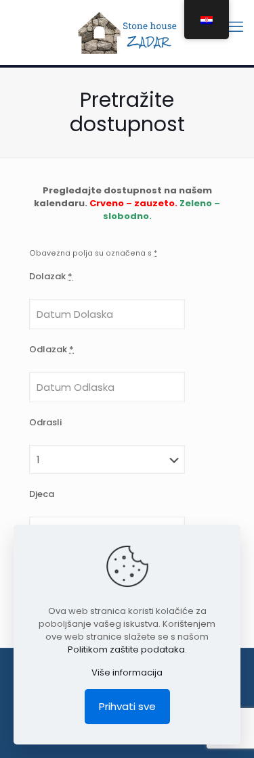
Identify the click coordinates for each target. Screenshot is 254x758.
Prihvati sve (127, 706)
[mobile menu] (235, 27)
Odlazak (51, 349)
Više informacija (127, 672)
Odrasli (45, 422)
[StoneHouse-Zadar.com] (127, 32)
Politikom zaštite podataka (126, 649)
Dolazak (50, 276)
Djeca (41, 494)
